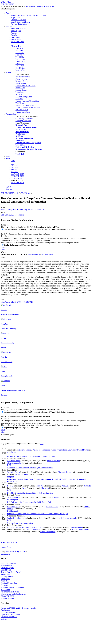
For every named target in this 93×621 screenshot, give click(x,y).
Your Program (16, 31)
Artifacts (19, 94)
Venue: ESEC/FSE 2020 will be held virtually (28, 15)
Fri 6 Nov (19, 48)
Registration (15, 17)
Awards (14, 35)
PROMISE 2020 (22, 110)
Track (3, 213)
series (17, 193)
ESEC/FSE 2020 (7, 193)
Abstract (4, 257)
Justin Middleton (53, 461)
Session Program (7, 435)
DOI (2, 300)
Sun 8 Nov (20, 53)
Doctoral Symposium (24, 96)
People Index (21, 154)
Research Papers (22, 81)
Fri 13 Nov (20, 64)
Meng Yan (12, 209)
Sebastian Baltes (13, 472)
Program (9, 26)
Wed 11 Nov (20, 59)
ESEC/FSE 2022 (17, 176)
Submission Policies (18, 20)
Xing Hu (27, 209)
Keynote (14, 33)
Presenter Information (19, 24)
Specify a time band (30, 245)
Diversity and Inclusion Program (28, 107)
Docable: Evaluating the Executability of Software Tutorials (30, 493)
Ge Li (33, 209)
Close (3, 249)
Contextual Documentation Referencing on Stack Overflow (30, 468)
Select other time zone (65, 229)
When (3, 252)
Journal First (20, 88)
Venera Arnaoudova (47, 532)
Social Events (21, 83)
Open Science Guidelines (20, 22)
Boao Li (4, 209)
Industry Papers (21, 90)
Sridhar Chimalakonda (15, 518)
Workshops (20, 92)
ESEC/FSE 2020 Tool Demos (12, 215)
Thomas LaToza (52, 507)
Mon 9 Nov (20, 55)
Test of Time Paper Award (25, 86)
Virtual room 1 (34, 254)
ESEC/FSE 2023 (17, 174)
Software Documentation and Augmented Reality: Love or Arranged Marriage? (37, 514)
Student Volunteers (23, 112)
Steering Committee (23, 121)
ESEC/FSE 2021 (17, 178)
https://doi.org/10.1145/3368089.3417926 (17, 302)
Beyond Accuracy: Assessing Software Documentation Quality (31, 456)
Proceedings (15, 37)
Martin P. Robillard (22, 474)
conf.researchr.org (12, 551)
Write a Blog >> (7, 2)
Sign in (8, 187)
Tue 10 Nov (20, 57)
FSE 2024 (14, 172)
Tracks (8, 72)
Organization (11, 114)
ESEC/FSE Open (17, 42)
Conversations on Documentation (20, 523)
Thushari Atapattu (14, 463)
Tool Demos (20, 103)
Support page (5, 554)
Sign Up (4, 619)
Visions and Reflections (25, 105)
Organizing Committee (24, 118)
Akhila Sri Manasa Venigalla (66, 518)
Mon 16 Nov (20, 70)
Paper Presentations (23, 77)
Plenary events (21, 79)
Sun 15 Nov (20, 68)
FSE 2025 (14, 169)
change (42, 444)
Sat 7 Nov (19, 50)
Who (3, 207)
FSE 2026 (14, 167)
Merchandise (15, 39)
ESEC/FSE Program (18, 28)
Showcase (19, 99)
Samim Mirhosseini (14, 497)
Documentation (47, 254)
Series (13, 161)
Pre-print (10, 477)
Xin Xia (20, 209)
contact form (6, 547)
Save (3, 247)
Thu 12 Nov (20, 61)
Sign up (9, 189)
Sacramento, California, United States (40, 6)
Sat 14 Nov (20, 66)
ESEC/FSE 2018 (17, 183)
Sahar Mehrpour (13, 507)
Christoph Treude (13, 461)
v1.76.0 (23, 551)
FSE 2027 (14, 165)
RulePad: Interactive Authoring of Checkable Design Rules (29, 502)
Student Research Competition (27, 101)
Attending (9, 13)
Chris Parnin (57, 497)
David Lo (40, 209)
